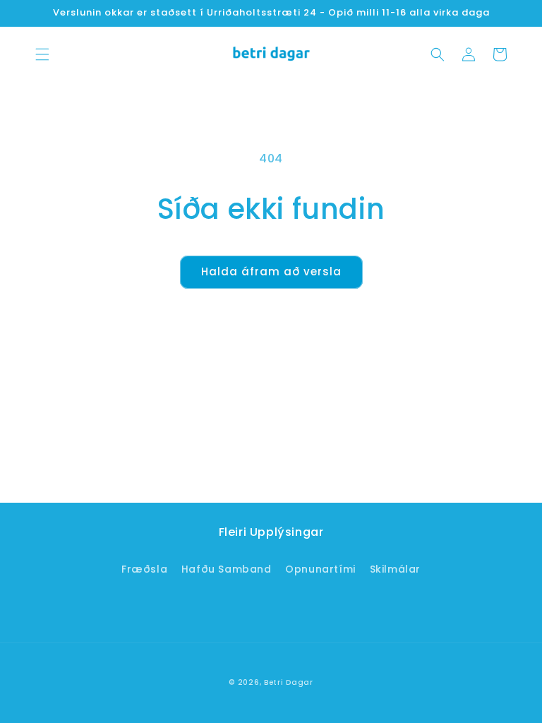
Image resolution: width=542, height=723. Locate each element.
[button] (42, 54)
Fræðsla (144, 569)
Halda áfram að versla (271, 271)
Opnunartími (320, 569)
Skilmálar (395, 569)
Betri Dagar (288, 682)
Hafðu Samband (226, 569)
